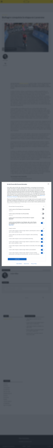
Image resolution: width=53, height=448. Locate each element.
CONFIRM (17, 259)
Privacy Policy (34, 263)
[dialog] (26, 224)
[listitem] (26, 206)
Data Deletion (19, 263)
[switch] (42, 209)
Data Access (26, 263)
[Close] (49, 184)
